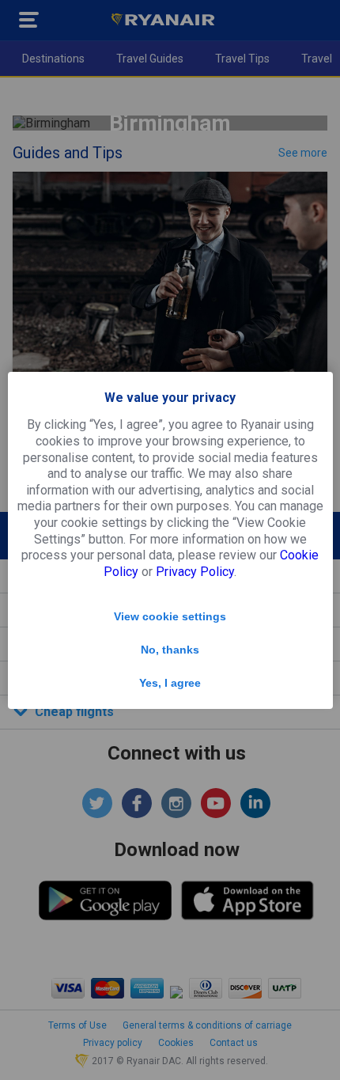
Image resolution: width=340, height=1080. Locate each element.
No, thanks (170, 649)
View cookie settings (170, 616)
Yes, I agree (170, 682)
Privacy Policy (195, 571)
